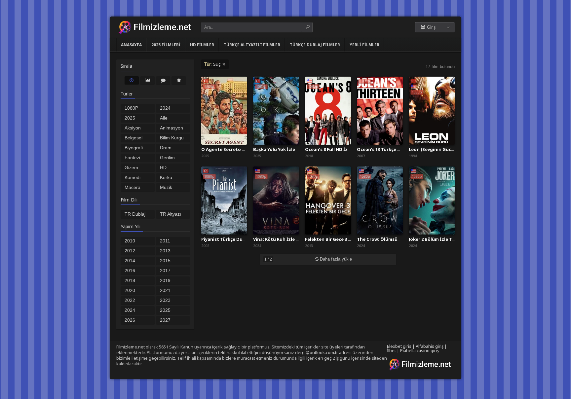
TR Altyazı (170, 214)
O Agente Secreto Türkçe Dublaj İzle (241, 149)
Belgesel (133, 137)
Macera (132, 187)
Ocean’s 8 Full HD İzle (328, 149)
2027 (165, 320)
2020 (130, 290)
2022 (130, 300)
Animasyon (171, 127)
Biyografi (134, 147)
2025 (165, 310)
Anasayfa (131, 45)
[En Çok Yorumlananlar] (163, 80)
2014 (130, 260)
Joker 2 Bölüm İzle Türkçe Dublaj (444, 239)
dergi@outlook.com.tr (316, 352)
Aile (164, 118)
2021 (165, 290)
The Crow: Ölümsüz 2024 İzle (388, 239)
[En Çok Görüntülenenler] (147, 80)
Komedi (132, 177)
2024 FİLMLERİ (170, 108)
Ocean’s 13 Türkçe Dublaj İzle (389, 149)
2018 (130, 280)
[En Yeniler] (132, 80)
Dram (165, 147)
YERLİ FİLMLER (364, 45)
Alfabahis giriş (429, 346)
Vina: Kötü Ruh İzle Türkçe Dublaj (289, 239)
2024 (130, 310)
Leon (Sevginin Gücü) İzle (437, 149)
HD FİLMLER (202, 45)
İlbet (391, 350)
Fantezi (132, 157)
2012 (130, 250)
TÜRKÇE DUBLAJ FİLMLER (315, 45)
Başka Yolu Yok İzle (274, 149)
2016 (130, 270)
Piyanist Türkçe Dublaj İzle (230, 239)
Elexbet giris (399, 346)
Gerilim (167, 157)
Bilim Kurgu (172, 137)
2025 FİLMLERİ (165, 45)
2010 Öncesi (132, 241)
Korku (166, 177)
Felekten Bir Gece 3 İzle (330, 239)
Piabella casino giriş (419, 350)
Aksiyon (133, 127)
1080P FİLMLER (134, 108)
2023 (165, 300)
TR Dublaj (135, 214)
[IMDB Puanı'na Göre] (178, 80)
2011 (165, 240)
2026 (130, 320)
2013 (165, 250)
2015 (165, 260)
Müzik (166, 187)
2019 (165, 280)
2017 (165, 270)
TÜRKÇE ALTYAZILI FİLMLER (252, 45)
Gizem (131, 167)
